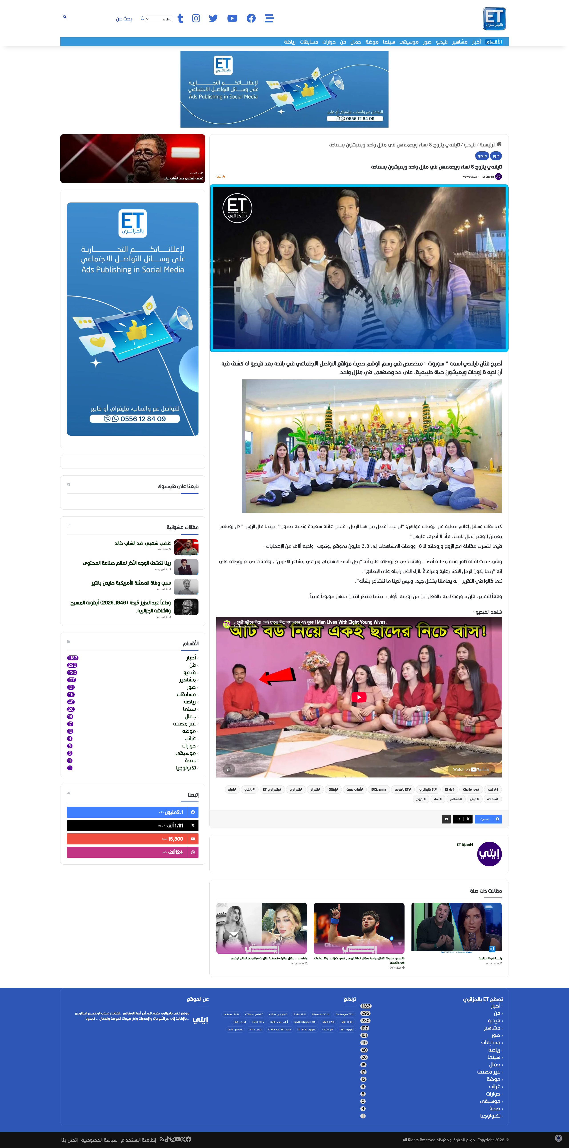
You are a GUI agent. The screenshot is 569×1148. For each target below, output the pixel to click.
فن (343, 41)
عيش (473, 799)
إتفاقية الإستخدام (138, 1139)
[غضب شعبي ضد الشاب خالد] (186, 547)
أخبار (476, 41)
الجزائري (295, 789)
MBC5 (329, 1022)
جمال (356, 41)
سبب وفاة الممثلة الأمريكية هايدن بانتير (131, 582)
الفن (327, 1029)
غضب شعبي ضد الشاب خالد (143, 543)
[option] (132, 158)
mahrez (231, 1014)
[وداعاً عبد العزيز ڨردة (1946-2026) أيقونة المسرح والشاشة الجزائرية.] (186, 607)
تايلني (248, 789)
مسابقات (309, 41)
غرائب (190, 738)
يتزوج (419, 799)
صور (427, 41)
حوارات (329, 41)
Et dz (448, 789)
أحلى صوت (354, 789)
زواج (231, 789)
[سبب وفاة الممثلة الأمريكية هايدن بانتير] (186, 587)
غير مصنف (184, 723)
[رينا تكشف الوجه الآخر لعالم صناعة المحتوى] (186, 567)
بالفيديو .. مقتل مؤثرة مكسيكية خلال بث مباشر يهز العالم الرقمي (269, 958)
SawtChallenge (305, 1022)
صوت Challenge (279, 1029)
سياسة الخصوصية (99, 1139)
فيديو (442, 41)
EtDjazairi (377, 789)
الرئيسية (488, 144)
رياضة (289, 41)
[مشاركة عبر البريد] (446, 819)
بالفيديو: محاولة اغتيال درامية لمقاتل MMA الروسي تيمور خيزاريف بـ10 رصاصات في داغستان (359, 960)
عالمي (255, 1029)
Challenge (470, 789)
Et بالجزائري (427, 789)
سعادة (491, 799)
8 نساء (493, 789)
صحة (190, 760)
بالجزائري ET (271, 789)
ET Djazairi (488, 176)
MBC (347, 1022)
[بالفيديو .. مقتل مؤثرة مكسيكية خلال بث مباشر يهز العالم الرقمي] (261, 928)
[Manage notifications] (558, 1138)
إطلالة (332, 789)
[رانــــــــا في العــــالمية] (456, 928)
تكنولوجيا (186, 767)
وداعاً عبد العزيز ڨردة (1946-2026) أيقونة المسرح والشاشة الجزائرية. (120, 606)
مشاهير (459, 41)
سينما (389, 41)
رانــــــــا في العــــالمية (490, 958)
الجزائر (314, 789)
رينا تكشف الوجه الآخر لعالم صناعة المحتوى (172, 178)
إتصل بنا (69, 1139)
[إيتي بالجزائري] (494, 18)
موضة (372, 41)
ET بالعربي (402, 789)
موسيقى (409, 41)
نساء (436, 799)
